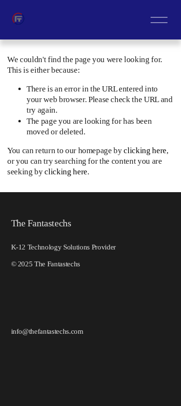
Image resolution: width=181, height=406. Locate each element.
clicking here (145, 150)
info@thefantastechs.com (47, 331)
